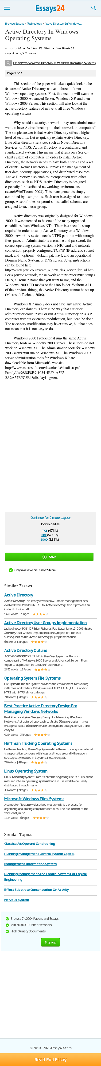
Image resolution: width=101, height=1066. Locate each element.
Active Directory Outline (25, 650)
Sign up (50, 942)
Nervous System (16, 899)
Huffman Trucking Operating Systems (38, 743)
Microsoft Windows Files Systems (34, 798)
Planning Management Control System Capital (39, 853)
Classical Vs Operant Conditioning (29, 843)
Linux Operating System (25, 771)
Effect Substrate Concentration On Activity (36, 889)
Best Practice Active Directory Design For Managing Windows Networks (40, 708)
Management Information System (30, 864)
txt (44, 530)
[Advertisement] (50, 444)
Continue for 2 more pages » (51, 518)
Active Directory (18, 595)
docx (44, 539)
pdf (44, 534)
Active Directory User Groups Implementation (45, 622)
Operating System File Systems (32, 678)
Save (52, 556)
